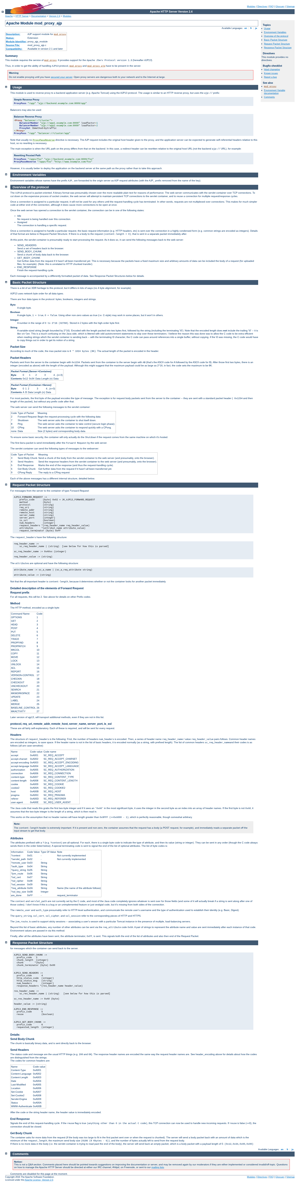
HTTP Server (22, 16)
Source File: (13, 45)
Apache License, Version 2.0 (39, 1180)
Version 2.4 (54, 16)
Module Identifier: (16, 41)
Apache (9, 16)
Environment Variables (275, 32)
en (246, 28)
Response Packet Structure (278, 47)
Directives (262, 6)
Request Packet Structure (277, 44)
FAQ (271, 6)
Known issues (271, 73)
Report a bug (270, 77)
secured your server (61, 77)
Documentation (38, 16)
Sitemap (290, 6)
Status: (10, 38)
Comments (269, 97)
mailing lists (157, 1167)
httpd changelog (272, 69)
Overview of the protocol (276, 36)
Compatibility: (14, 48)
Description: (13, 34)
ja (256, 28)
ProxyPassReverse (44, 140)
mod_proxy (60, 34)
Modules (251, 6)
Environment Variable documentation (274, 92)
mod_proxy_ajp (96, 66)
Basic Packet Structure (275, 40)
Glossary (280, 6)
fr (251, 28)
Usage (267, 28)
